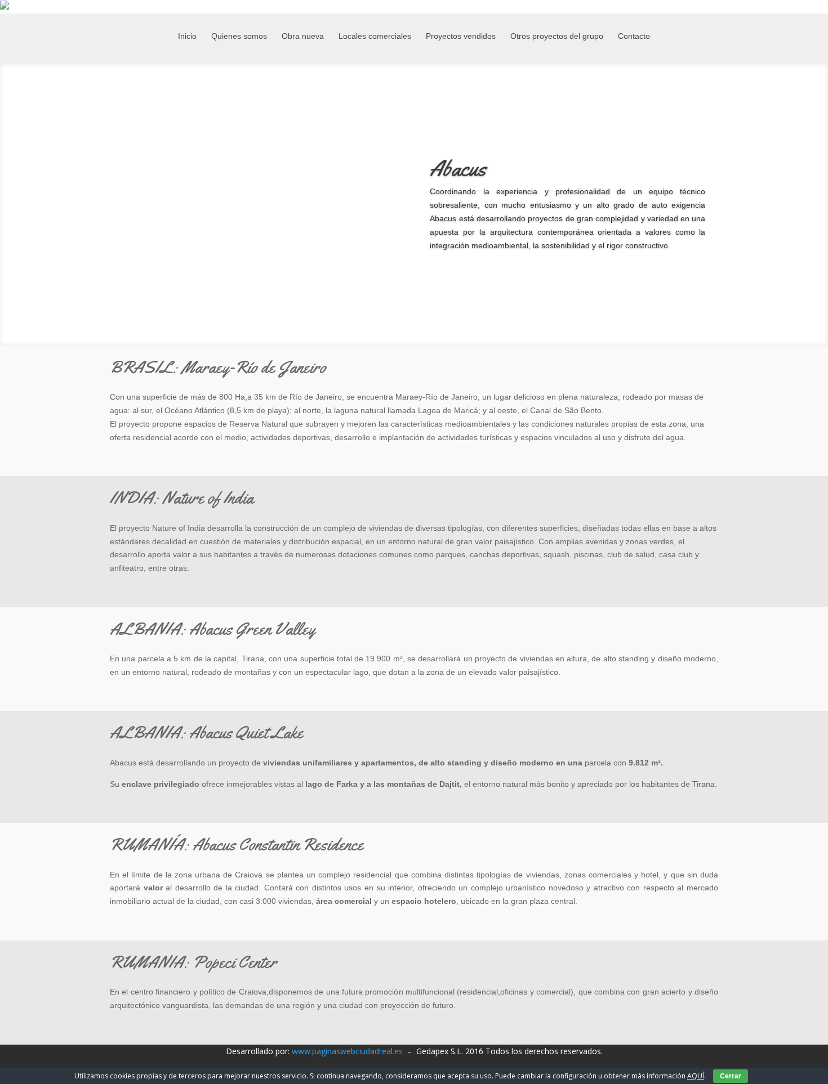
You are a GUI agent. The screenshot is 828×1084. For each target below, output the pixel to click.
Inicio (187, 36)
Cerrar (730, 1076)
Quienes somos (239, 36)
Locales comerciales (375, 36)
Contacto (634, 36)
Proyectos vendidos (461, 36)
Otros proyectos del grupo (556, 36)
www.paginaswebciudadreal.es (347, 1051)
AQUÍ (695, 1076)
